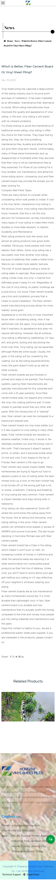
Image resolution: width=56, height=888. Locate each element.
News (17, 40)
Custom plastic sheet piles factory (32, 787)
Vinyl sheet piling (11, 89)
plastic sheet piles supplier (30, 633)
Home (10, 40)
